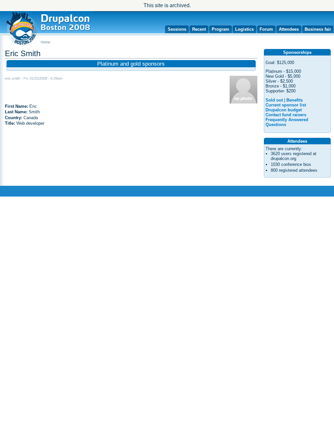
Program (220, 29)
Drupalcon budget (284, 109)
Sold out (274, 100)
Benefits (294, 100)
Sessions (177, 29)
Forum (266, 29)
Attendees (289, 29)
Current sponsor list (286, 105)
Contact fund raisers (286, 114)
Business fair (318, 29)
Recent (199, 29)
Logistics (244, 29)
